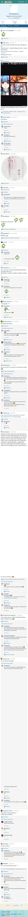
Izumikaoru (6, 61)
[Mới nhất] (26, 1)
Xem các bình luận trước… (7, 124)
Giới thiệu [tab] (16, 25)
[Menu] (2, 1)
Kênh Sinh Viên (6, 912)
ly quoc (5, 242)
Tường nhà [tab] (4, 25)
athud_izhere (6, 117)
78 (26, 23)
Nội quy (8, 914)
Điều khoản (14, 914)
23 (3, 23)
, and (11, 238)
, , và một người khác (14, 112)
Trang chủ (3, 915)
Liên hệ (3, 914)
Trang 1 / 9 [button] (8, 905)
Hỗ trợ (19, 914)
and (9, 229)
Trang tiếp (15, 905)
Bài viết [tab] (10, 25)
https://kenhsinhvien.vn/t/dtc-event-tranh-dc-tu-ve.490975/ (14, 597)
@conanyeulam (5, 270)
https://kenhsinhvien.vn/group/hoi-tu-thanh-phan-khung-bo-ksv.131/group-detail (13, 415)
